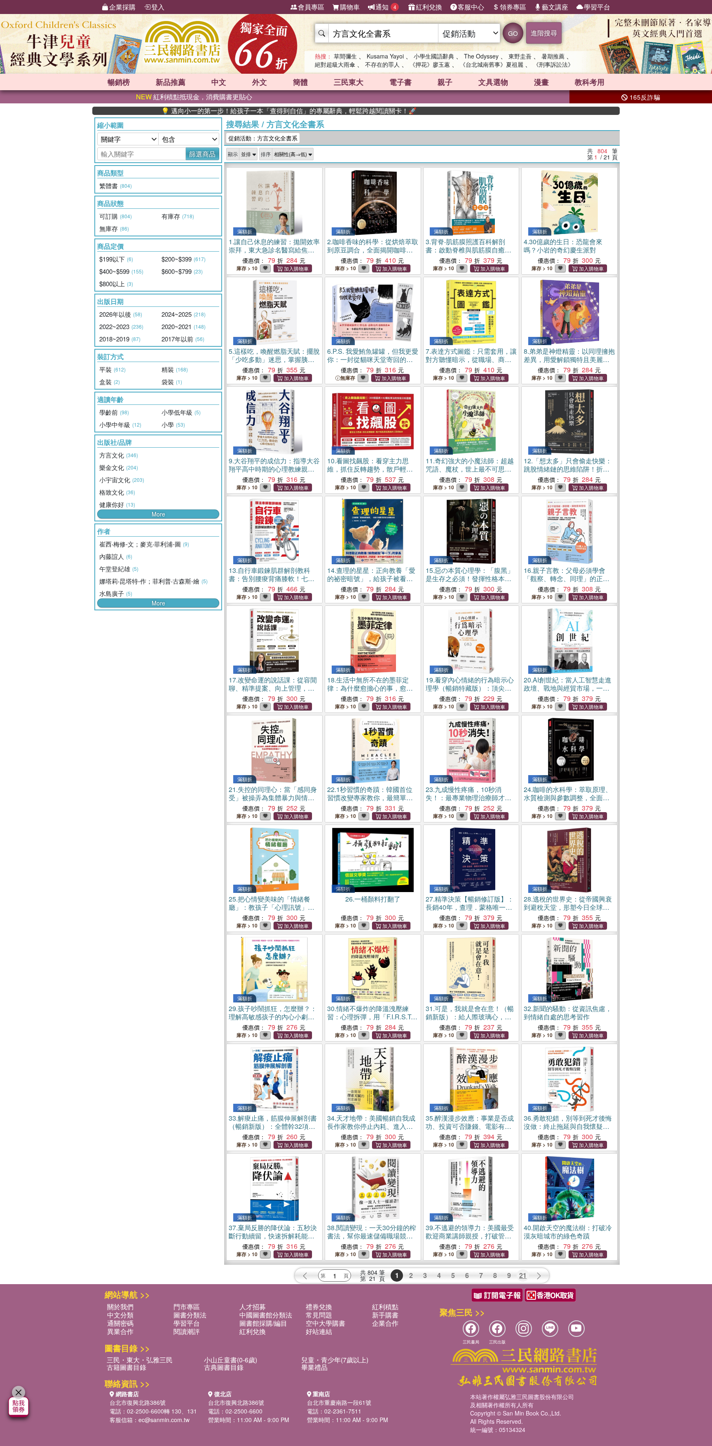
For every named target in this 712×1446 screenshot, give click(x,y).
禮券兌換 (319, 1306)
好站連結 (319, 1331)
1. (274, 250)
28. (568, 907)
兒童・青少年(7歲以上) (334, 1359)
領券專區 (513, 7)
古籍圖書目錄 (126, 1367)
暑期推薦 (552, 56)
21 (523, 1275)
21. (273, 802)
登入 (157, 7)
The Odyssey (481, 56)
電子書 (400, 82)
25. (271, 907)
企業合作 (385, 1323)
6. (372, 363)
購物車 (350, 7)
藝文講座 (555, 7)
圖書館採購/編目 (263, 1323)
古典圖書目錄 (224, 1367)
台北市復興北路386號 (138, 1402)
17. (273, 688)
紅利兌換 (429, 7)
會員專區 (311, 7)
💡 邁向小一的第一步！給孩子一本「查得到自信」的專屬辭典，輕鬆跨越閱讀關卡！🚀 (239, 111)
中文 (218, 82)
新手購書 (385, 1315)
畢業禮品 (314, 1367)
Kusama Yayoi (385, 56)
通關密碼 (120, 1323)
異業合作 (120, 1331)
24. (568, 802)
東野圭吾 (520, 56)
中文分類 (120, 1315)
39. (470, 1240)
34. (371, 1126)
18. (370, 692)
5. (274, 359)
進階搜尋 (544, 32)
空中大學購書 (325, 1323)
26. (372, 899)
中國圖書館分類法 (265, 1315)
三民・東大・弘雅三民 (140, 1359)
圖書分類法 (189, 1315)
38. (371, 1236)
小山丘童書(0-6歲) (230, 1359)
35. (470, 1130)
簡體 (300, 82)
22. (370, 798)
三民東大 (348, 82)
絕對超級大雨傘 (335, 64)
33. (273, 1130)
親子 (445, 82)
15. (470, 578)
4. (563, 246)
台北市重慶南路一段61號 (339, 1402)
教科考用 (589, 82)
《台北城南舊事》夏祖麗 (491, 64)
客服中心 (471, 7)
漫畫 (541, 82)
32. (568, 1012)
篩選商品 (202, 154)
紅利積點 (385, 1306)
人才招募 (252, 1306)
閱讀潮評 (186, 1331)
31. (470, 1021)
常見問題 (319, 1315)
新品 (170, 82)
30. (370, 1021)
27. (470, 907)
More (158, 514)
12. (568, 473)
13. (274, 582)
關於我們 (120, 1306)
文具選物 (493, 82)
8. (569, 359)
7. (471, 363)
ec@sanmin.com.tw (164, 1420)
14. (371, 578)
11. (470, 469)
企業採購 (122, 7)
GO (513, 33)
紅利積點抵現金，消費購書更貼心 (194, 96)
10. (370, 473)
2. (372, 250)
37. (273, 1240)
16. (566, 582)
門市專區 (186, 1306)
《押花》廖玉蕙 (430, 64)
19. (470, 692)
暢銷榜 (119, 82)
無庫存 (347, 377)
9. (274, 473)
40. (568, 1231)
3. (465, 250)
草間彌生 (345, 56)
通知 (385, 7)
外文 (259, 82)
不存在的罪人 (382, 64)
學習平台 (597, 7)
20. (567, 688)
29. (273, 1021)
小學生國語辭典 (434, 56)
